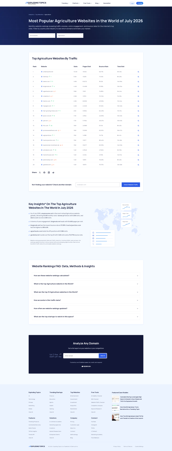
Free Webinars (95, 438)
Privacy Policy (117, 446)
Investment (73, 402)
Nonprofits (73, 405)
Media (30, 409)
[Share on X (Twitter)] (40, 172)
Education (52, 399)
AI (29, 396)
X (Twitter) (94, 431)
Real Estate (73, 409)
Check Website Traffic (131, 185)
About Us (72, 428)
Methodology (74, 434)
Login (132, 3)
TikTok (93, 428)
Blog (71, 438)
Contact (72, 431)
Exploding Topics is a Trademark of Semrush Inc (65, 446)
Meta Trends (32, 428)
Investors (52, 428)
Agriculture (61, 35)
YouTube (93, 421)
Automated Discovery (35, 425)
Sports (51, 402)
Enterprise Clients (55, 434)
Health (51, 405)
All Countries (34, 35)
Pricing (140, 3)
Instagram (94, 425)
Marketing (31, 405)
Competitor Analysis (96, 405)
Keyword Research (96, 409)
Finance (52, 396)
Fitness (31, 402)
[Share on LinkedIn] (49, 172)
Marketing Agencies (55, 425)
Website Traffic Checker (98, 402)
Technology (32, 399)
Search (103, 356)
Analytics (31, 14)
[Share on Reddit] (53, 172)
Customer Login (74, 425)
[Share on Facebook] (44, 172)
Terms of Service (128, 446)
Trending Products (34, 421)
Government (73, 399)
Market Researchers (55, 431)
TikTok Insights (33, 431)
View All (31, 412)
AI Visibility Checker (96, 396)
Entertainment (74, 396)
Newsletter (107, 3)
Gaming (52, 409)
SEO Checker (95, 399)
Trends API (31, 434)
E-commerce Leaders (55, 421)
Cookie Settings (139, 446)
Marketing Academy (96, 434)
